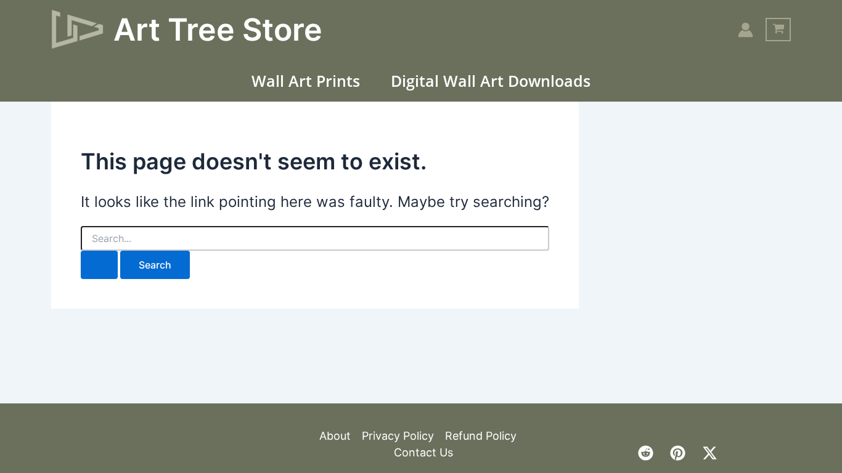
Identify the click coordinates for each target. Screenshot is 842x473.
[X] (709, 453)
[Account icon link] (745, 30)
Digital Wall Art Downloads (491, 80)
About (335, 435)
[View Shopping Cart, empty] (778, 29)
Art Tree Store (217, 29)
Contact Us (423, 452)
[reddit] (645, 453)
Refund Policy (481, 435)
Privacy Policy (398, 435)
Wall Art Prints (305, 80)
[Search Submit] (99, 265)
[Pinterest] (677, 453)
